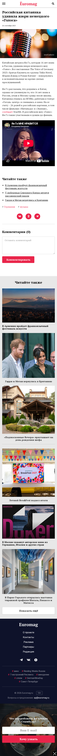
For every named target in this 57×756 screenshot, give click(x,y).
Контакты (28, 637)
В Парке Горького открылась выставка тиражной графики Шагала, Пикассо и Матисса (28, 600)
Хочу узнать (28, 739)
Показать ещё (28, 610)
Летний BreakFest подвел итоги (28, 500)
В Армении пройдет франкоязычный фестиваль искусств (26, 187)
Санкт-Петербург (28, 681)
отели (18, 678)
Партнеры (28, 646)
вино (15, 671)
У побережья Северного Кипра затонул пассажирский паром (27, 194)
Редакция (28, 651)
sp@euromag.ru (41, 697)
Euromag (28, 3)
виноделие (42, 674)
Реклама (28, 642)
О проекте (28, 632)
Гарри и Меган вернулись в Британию (26, 200)
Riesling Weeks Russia (33, 671)
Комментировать (18, 259)
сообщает (7, 111)
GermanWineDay (34, 678)
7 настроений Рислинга (20, 674)
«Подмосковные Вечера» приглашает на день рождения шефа (28, 438)
